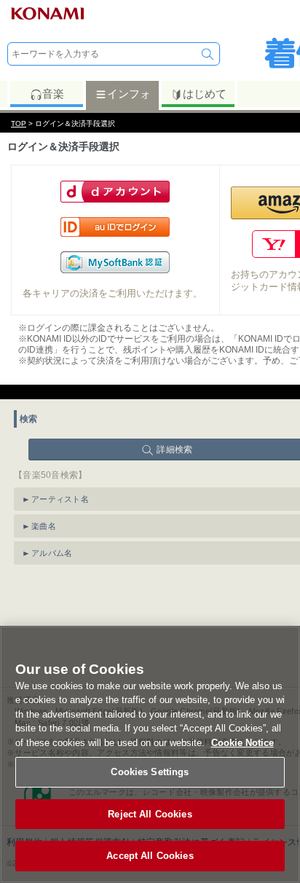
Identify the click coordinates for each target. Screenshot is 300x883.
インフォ (129, 93)
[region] (150, 754)
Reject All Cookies (150, 814)
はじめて (204, 93)
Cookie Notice (242, 742)
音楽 (53, 93)
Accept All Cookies (149, 855)
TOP (18, 123)
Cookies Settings (150, 771)
